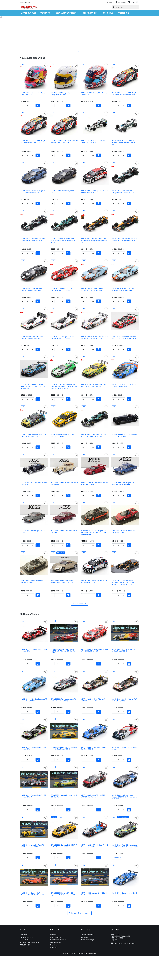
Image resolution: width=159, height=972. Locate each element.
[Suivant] (152, 34)
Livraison (53, 935)
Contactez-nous (25, 2)
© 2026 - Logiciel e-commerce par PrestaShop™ (79, 953)
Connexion (84, 937)
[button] (120, 2)
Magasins (53, 947)
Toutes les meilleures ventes (79, 913)
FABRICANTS (24, 940)
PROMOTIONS (25, 945)
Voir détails (117, 858)
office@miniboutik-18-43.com (124, 943)
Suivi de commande (87, 935)
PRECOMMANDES (26, 937)
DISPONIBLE (24, 935)
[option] (79, 34)
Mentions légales (56, 937)
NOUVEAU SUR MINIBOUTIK (30, 942)
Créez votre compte (87, 940)
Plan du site (54, 945)
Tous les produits (79, 604)
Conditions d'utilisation (58, 940)
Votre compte (85, 930)
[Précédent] (7, 34)
